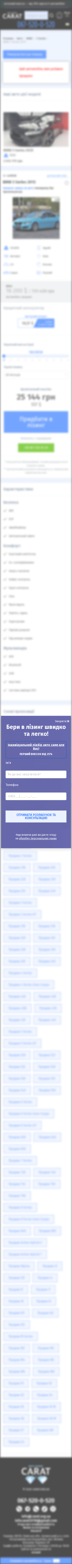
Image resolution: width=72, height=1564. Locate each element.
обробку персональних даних (38, 838)
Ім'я (8, 763)
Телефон (12, 785)
